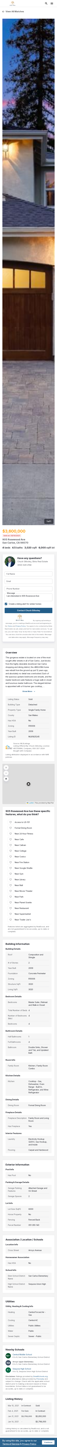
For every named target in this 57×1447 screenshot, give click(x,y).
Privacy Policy (21, 626)
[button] (28, 784)
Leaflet (31, 803)
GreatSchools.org (40, 1376)
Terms (10, 626)
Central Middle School (22, 1354)
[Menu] (52, 3)
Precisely (40, 1379)
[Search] (46, 3)
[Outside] (28, 272)
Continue (48, 1442)
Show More (27, 691)
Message (11, 593)
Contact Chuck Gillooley (28, 610)
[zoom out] (6, 773)
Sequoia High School (22, 1369)
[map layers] (6, 778)
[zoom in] (6, 767)
